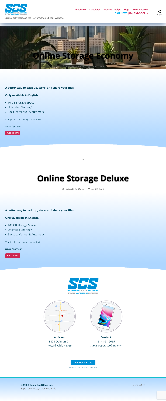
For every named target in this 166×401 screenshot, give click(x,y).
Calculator (94, 9)
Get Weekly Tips (83, 362)
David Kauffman (76, 66)
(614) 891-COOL (130, 13)
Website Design (111, 9)
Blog (126, 9)
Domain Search (140, 9)
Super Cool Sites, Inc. (41, 385)
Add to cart (13, 133)
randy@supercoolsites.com (106, 345)
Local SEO (80, 9)
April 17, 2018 (97, 66)
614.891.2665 (106, 341)
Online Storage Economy (83, 55)
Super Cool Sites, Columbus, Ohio (38, 388)
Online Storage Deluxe (83, 178)
